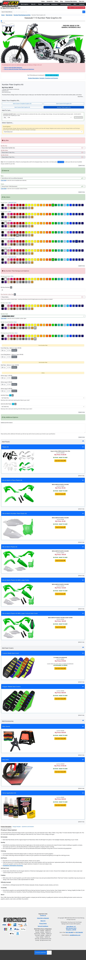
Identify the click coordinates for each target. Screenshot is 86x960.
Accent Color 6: (6, 248)
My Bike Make (4, 150)
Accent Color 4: (7, 229)
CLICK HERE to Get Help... (52, 75)
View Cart (81, 1)
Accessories (54, 4)
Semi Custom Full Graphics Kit (63, 103)
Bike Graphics (24, 4)
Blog (61, 1)
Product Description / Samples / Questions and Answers (43, 78)
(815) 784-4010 (79, 932)
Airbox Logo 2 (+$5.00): (6, 382)
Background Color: (7, 276)
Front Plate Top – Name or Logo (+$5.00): (11, 348)
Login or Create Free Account (75, 7)
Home (43, 1)
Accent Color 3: (6, 220)
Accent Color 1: (8, 202)
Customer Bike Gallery (71, 1)
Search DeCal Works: (7, 12)
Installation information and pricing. (13, 865)
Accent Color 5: (8, 239)
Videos (56, 1)
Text (9, 350)
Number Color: (6, 303)
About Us (43, 921)
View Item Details (59, 460)
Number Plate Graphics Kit (64, 107)
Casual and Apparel (65, 4)
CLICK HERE (60, 162)
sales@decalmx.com (75, 935)
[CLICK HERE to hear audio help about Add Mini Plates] (10, 395)
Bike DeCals (9, 15)
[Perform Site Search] (83, 12)
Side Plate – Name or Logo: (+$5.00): (10, 365)
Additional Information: (7, 422)
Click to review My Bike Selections (13, 67)
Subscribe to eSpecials (43, 918)
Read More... (80, 96)
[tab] (6, 826)
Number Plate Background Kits (22, 15)
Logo (4, 350)
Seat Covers (46, 4)
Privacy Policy (43, 923)
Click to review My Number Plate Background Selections (19, 69)
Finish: (2, 184)
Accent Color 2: (6, 211)
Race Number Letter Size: (7, 294)
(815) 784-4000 (69, 932)
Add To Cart (79, 117)
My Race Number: (5, 287)
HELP (75, 4)
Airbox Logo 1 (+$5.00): (6, 375)
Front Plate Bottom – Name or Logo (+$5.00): (12, 354)
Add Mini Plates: (5, 395)
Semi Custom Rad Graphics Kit (22, 107)
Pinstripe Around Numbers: (9, 333)
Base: (2, 176)
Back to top (82, 165)
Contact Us (50, 1)
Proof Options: (7, 126)
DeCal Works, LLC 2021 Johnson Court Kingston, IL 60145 (71, 928)
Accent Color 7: (8, 257)
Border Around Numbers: (9, 322)
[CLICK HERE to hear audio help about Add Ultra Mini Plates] (13, 404)
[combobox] (43, 316)
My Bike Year (4, 145)
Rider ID (33, 4)
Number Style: (4, 314)
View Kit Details (60, 494)
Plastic (40, 4)
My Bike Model (4, 155)
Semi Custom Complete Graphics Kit (22, 103)
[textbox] (42, 316)
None (14, 350)
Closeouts (81, 4)
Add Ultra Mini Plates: (6, 404)
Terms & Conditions (43, 926)
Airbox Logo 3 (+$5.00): (6, 388)
